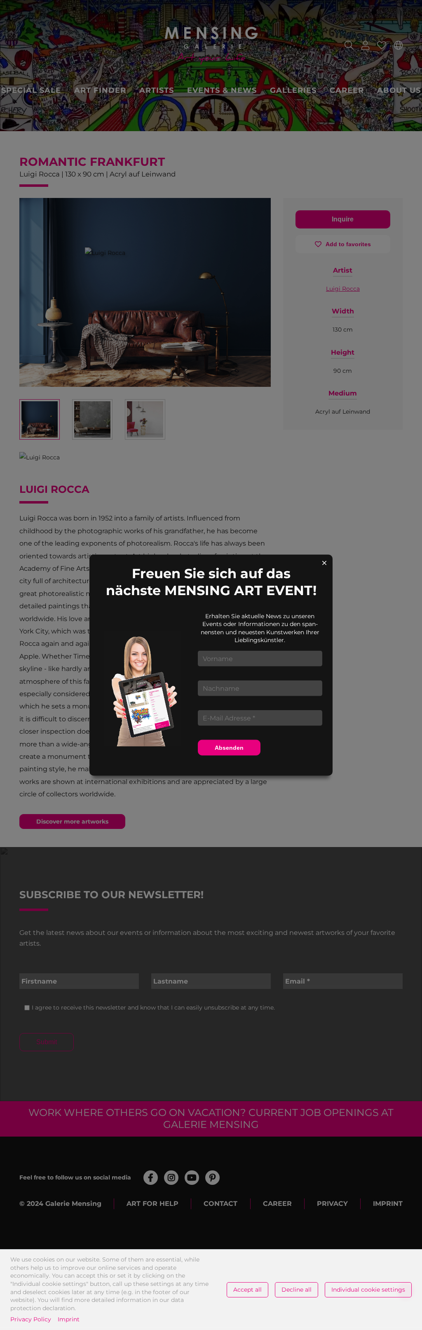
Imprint (69, 1319)
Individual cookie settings (368, 1289)
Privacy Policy (30, 1319)
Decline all (296, 1289)
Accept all (247, 1289)
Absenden (229, 747)
